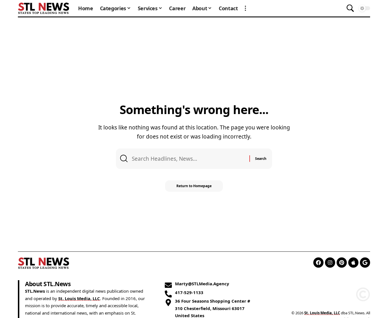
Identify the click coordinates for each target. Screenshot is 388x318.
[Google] (365, 262)
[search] (350, 8)
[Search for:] (188, 158)
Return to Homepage (194, 185)
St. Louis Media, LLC (79, 298)
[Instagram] (330, 262)
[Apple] (353, 262)
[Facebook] (318, 262)
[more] (245, 8)
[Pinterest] (342, 262)
